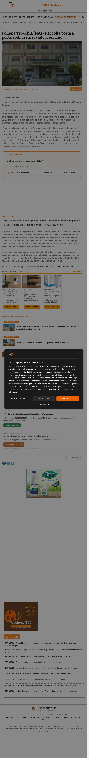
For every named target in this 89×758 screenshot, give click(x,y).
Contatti (19, 717)
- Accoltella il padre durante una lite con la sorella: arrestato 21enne (37, 656)
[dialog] (43, 379)
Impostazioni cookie (60, 389)
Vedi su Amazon (11, 307)
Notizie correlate (69, 173)
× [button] (78, 354)
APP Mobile (65, 717)
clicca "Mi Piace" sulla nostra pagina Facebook (51, 266)
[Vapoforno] (21, 616)
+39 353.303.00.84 (20, 418)
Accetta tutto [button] (67, 398)
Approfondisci (46, 173)
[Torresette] (11, 5)
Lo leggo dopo (76, 89)
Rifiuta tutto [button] (43, 398)
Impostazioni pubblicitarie (66, 386)
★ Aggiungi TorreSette (14, 444)
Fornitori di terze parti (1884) (25, 378)
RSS (43, 719)
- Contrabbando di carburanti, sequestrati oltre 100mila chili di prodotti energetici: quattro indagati (43, 644)
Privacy (26, 717)
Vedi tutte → (77, 272)
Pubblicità (55, 717)
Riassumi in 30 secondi (20, 173)
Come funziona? (8, 452)
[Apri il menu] (3, 5)
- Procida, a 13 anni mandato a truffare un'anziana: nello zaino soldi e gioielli (41, 685)
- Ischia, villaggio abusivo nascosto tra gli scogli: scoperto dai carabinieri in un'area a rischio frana (43, 651)
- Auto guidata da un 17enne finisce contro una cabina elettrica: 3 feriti (38, 673)
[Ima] (43, 483)
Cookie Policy (46, 717)
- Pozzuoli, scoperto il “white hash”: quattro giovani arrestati (34, 662)
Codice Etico (34, 717)
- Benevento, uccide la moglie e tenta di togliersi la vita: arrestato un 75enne (41, 668)
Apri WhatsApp (12, 425)
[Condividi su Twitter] (8, 463)
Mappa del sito (76, 717)
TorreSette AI (10, 717)
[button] (17, 398)
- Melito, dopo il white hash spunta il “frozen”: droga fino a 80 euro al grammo (41, 691)
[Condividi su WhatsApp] (12, 463)
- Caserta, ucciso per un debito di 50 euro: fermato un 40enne (35, 679)
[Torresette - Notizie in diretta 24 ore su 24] (43, 709)
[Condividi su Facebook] (4, 463)
